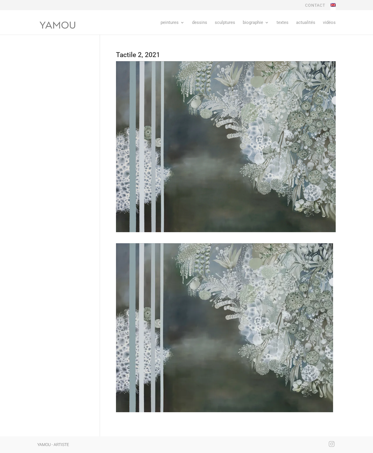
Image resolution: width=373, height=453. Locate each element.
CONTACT (315, 5)
